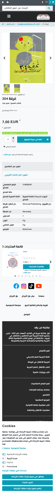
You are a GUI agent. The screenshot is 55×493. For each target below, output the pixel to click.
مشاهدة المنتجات (36, 267)
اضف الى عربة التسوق (33, 140)
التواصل (26, 314)
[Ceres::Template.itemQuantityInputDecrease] (13, 141)
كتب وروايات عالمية (41, 372)
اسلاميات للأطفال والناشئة (38, 410)
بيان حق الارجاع (28, 296)
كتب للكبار (10, 24)
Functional (12, 467)
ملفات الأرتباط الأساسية (17, 454)
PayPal (10, 462)
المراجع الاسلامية (42, 400)
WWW (25, 252)
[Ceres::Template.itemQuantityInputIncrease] (13, 138)
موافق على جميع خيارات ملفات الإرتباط (27, 477)
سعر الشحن (27, 272)
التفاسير (46, 395)
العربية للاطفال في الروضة (39, 362)
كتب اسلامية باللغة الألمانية (38, 405)
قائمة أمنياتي (10, 147)
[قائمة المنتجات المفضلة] (47, 2)
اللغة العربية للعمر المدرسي (38, 357)
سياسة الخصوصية (18, 448)
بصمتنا (6, 448)
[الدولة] (42, 2)
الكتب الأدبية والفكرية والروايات (28, 24)
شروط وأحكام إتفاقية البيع (36, 305)
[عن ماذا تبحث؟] (49, 8)
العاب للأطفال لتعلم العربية (38, 367)
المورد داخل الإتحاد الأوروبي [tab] (16, 175)
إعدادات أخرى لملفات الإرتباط (14, 471)
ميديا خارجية (12, 458)
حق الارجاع (13, 296)
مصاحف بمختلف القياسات (39, 390)
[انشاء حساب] (8, 2)
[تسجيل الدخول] (3, 2)
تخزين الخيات (27, 482)
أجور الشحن (7, 154)
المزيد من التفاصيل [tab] (12, 167)
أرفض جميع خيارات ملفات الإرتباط (28, 488)
